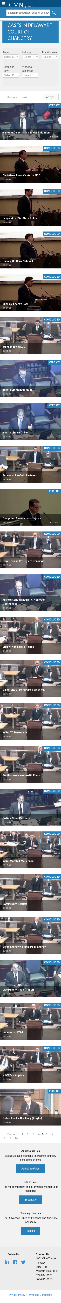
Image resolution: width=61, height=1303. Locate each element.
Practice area (49, 52)
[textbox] (11, 57)
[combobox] (11, 57)
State (6, 52)
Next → (26, 97)
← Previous (11, 97)
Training (30, 1230)
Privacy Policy (17, 1294)
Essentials (31, 1199)
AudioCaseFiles (30, 1168)
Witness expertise (27, 68)
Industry (27, 52)
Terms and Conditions (39, 1294)
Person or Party (8, 68)
